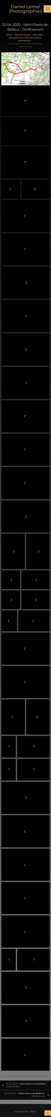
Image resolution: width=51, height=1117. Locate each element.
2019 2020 (37, 35)
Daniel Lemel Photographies (25, 9)
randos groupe (22, 35)
